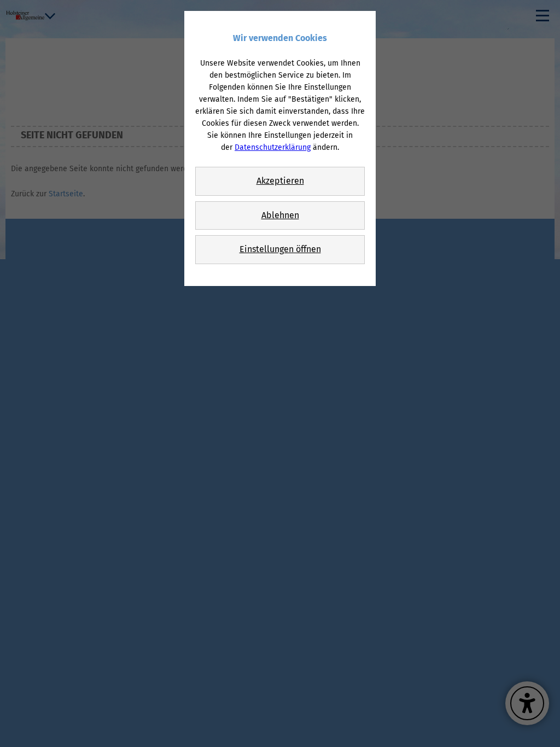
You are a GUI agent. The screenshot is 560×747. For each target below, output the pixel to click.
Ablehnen (280, 215)
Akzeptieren (280, 181)
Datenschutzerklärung (273, 147)
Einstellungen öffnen (280, 249)
